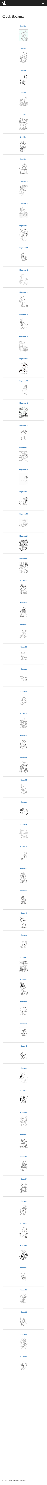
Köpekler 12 (23, 270)
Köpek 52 (23, 1134)
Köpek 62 (23, 1356)
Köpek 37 (23, 824)
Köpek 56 (23, 1223)
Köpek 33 (23, 735)
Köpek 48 (23, 1046)
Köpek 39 (23, 868)
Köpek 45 (23, 1001)
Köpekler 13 (23, 292)
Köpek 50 (23, 1090)
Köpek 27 (23, 602)
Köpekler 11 (23, 248)
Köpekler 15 (23, 336)
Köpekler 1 (24, 26)
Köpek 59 (23, 1290)
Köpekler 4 (24, 92)
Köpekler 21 (23, 469)
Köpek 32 (23, 713)
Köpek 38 (23, 846)
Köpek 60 (23, 1312)
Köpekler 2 (24, 48)
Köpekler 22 (23, 492)
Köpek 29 (23, 647)
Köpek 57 (23, 1245)
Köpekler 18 (23, 403)
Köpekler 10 (23, 225)
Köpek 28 (23, 625)
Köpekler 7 (24, 159)
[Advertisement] (23, 1403)
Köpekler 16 (23, 359)
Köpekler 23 (23, 514)
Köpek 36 (23, 802)
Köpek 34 (23, 758)
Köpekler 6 (24, 137)
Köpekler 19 (23, 425)
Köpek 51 (23, 1112)
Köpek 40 (23, 891)
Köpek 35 (23, 780)
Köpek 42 (23, 935)
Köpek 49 (23, 1068)
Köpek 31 (23, 691)
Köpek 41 (23, 913)
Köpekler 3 (24, 70)
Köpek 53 (23, 1157)
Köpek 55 (23, 1201)
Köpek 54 (23, 1179)
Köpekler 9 (24, 203)
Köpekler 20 (23, 447)
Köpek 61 (23, 1334)
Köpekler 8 (24, 181)
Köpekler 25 (23, 558)
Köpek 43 (23, 957)
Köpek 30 (23, 669)
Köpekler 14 (23, 314)
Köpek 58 (23, 1268)
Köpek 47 (23, 1024)
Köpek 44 (23, 979)
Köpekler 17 (23, 381)
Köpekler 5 (24, 115)
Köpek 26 (23, 580)
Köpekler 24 (23, 536)
